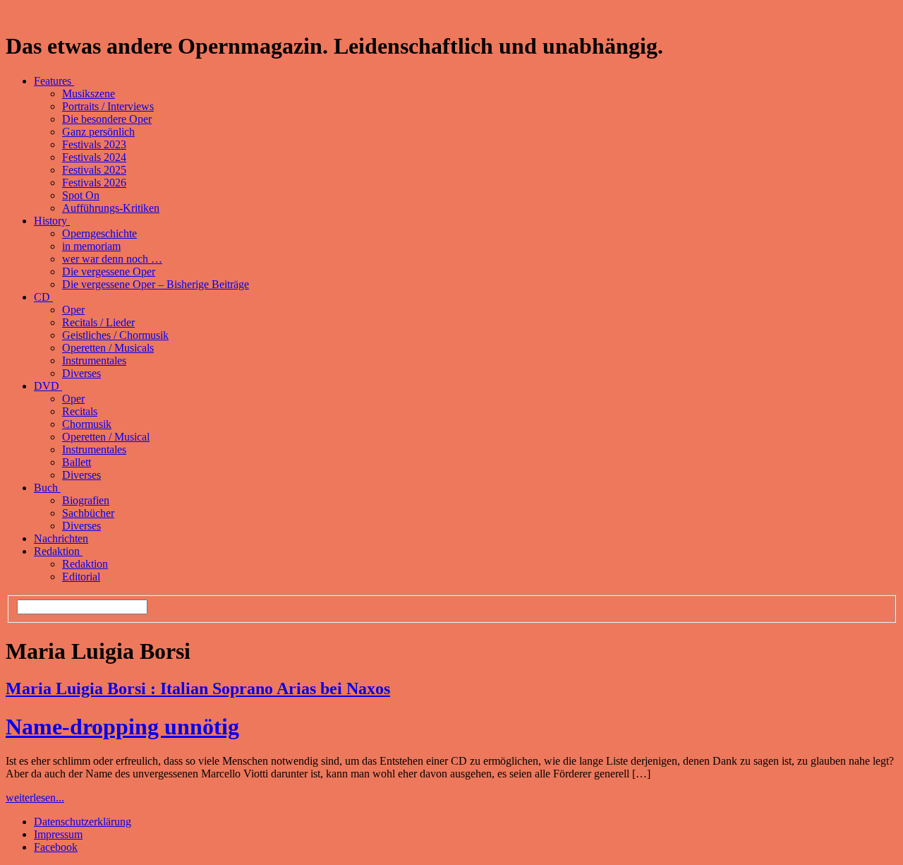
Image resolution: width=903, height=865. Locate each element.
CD (43, 297)
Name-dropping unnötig (122, 726)
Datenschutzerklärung (82, 822)
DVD (48, 386)
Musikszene (88, 94)
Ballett (76, 462)
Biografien (85, 500)
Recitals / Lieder (98, 322)
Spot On (80, 195)
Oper (73, 310)
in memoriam (91, 246)
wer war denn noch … (112, 259)
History (52, 221)
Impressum (58, 834)
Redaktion (58, 551)
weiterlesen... (35, 798)
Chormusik (86, 424)
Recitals (79, 411)
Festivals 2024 (94, 157)
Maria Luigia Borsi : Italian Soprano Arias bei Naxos (198, 688)
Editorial (81, 577)
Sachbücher (88, 513)
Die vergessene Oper (108, 272)
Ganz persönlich (98, 132)
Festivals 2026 (94, 183)
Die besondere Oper (107, 119)
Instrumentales (94, 360)
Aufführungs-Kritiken (110, 208)
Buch (47, 488)
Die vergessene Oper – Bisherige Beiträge (155, 284)
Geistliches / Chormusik (115, 335)
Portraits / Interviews (108, 106)
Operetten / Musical (106, 437)
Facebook (56, 847)
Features (54, 81)
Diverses (81, 373)
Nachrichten (61, 538)
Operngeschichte (99, 233)
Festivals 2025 (94, 170)
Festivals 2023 (94, 144)
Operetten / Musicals (108, 348)
